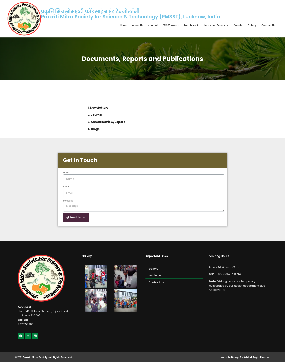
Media (152, 275)
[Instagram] (28, 336)
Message (68, 200)
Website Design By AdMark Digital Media (245, 357)
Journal (152, 25)
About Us (137, 25)
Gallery (252, 25)
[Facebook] (21, 336)
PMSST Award (171, 25)
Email (66, 186)
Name (66, 172)
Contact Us (268, 25)
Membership (191, 25)
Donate (238, 25)
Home (123, 25)
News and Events (214, 25)
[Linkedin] (35, 336)
